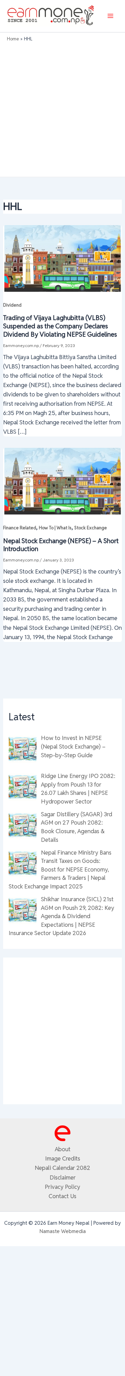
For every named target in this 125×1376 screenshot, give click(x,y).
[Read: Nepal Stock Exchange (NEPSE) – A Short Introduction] (62, 480)
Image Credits (62, 1158)
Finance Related (19, 528)
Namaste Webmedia (63, 1231)
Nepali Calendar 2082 (62, 1168)
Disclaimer (63, 1177)
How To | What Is (55, 528)
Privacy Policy (62, 1187)
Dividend (12, 305)
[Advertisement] (62, 108)
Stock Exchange (90, 528)
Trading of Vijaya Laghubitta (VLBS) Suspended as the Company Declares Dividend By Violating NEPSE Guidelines (60, 326)
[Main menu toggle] (110, 16)
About (62, 1149)
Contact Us (62, 1196)
